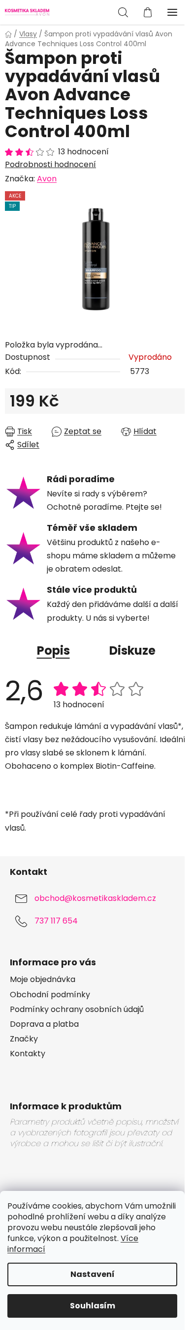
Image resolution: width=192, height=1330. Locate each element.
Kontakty (27, 1053)
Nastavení (92, 1274)
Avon (47, 178)
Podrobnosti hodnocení (50, 164)
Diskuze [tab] (132, 650)
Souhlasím (92, 1305)
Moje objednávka (42, 979)
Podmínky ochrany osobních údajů (77, 1009)
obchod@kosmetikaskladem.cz (95, 898)
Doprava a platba (44, 1024)
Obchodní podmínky (50, 994)
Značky (24, 1039)
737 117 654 (56, 920)
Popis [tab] (53, 650)
